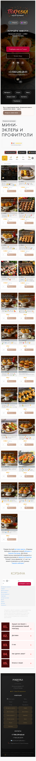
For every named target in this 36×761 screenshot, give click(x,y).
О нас (10, 705)
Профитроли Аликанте (7, 453)
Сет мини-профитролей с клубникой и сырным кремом (8, 265)
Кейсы (25, 699)
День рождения (4, 592)
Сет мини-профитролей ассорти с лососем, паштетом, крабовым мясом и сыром (26, 234)
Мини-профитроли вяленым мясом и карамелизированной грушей (9, 392)
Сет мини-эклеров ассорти (8, 421)
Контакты (25, 702)
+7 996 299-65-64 (18, 735)
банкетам (28, 557)
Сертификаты (25, 705)
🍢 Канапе (22, 152)
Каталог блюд (18, 56)
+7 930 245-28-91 (18, 737)
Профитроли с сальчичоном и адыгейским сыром (26, 358)
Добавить (11, 191)
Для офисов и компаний (6, 586)
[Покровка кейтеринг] (18, 12)
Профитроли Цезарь (7, 358)
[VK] (18, 63)
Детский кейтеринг (5, 590)
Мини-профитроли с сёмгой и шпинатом (9, 327)
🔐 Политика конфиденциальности (12, 754)
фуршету (21, 557)
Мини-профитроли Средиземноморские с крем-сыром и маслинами (8, 296)
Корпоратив (3, 605)
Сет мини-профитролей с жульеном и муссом (8, 232)
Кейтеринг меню (12, 152)
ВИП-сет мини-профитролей (5, 168)
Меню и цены (11, 699)
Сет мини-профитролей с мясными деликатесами (26, 200)
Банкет (2, 599)
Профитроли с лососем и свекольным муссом (26, 485)
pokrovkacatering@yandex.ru (18, 74)
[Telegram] (13, 63)
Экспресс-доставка (5, 597)
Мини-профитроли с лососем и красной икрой (8, 517)
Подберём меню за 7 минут (18, 49)
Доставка (3, 603)
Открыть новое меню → (12, 112)
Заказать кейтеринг (18, 563)
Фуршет (2, 601)
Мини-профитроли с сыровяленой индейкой (25, 327)
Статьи (10, 702)
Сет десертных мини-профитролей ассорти (25, 168)
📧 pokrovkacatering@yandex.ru (18, 740)
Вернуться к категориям (9, 121)
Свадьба (3, 588)
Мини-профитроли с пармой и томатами (24, 422)
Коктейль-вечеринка (5, 594)
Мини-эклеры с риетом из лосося (26, 453)
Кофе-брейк (3, 596)
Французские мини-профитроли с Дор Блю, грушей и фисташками (8, 486)
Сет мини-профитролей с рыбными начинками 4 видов (26, 265)
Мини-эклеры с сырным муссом (25, 390)
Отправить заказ (24, 583)
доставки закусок (19, 549)
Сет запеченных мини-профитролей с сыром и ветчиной (8, 201)
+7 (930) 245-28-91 (18, 71)
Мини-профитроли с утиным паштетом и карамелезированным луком (26, 297)
